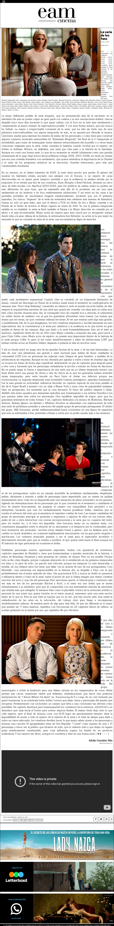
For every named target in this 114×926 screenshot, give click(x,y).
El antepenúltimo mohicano (38, 8)
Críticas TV (17, 820)
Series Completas (36, 820)
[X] (101, 819)
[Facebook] (96, 819)
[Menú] (3, 2)
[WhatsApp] (111, 819)
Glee (27, 820)
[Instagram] (106, 819)
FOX (23, 820)
